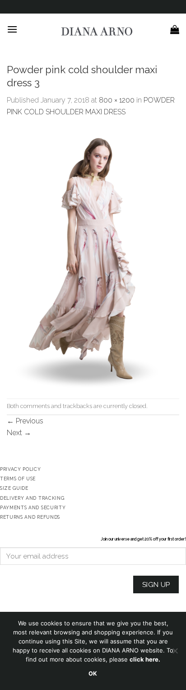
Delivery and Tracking (32, 498)
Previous (25, 421)
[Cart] (174, 29)
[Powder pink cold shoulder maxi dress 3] (93, 257)
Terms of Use (18, 478)
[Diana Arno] (96, 31)
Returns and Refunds (30, 517)
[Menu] (12, 29)
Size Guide (14, 488)
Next (19, 432)
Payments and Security (32, 507)
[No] (174, 653)
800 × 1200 (117, 100)
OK (93, 673)
